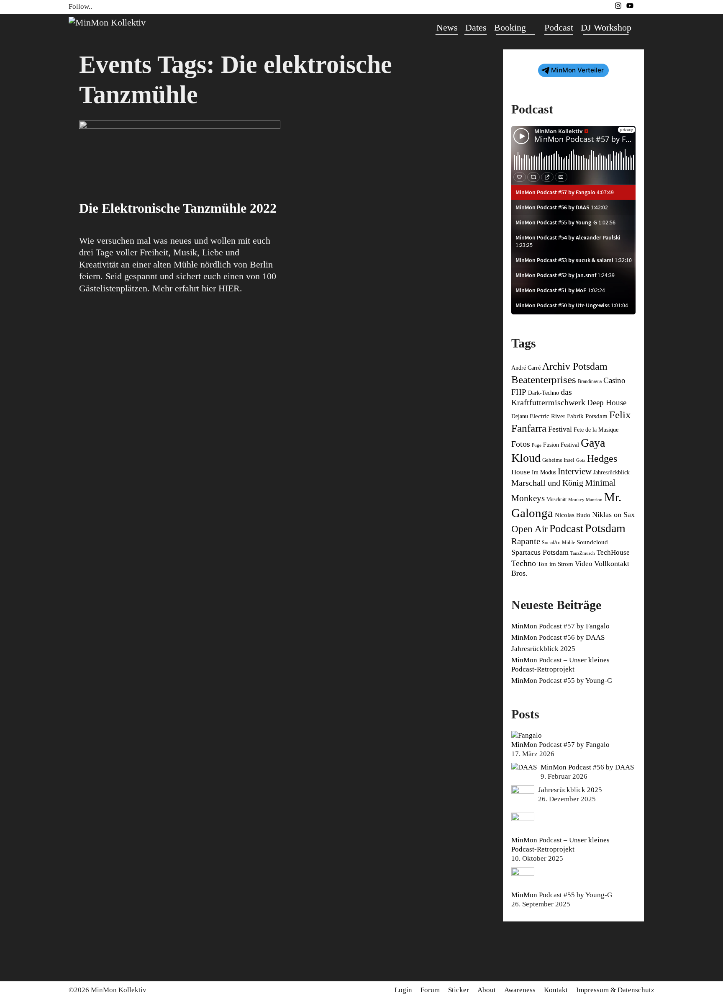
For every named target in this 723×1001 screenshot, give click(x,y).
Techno (523, 563)
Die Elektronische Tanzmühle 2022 (178, 208)
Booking (510, 27)
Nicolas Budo (572, 515)
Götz (580, 460)
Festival (560, 429)
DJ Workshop (606, 27)
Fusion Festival (561, 444)
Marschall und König (547, 482)
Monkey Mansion (585, 499)
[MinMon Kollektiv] (107, 21)
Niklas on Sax (613, 514)
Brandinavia (590, 381)
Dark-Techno (543, 393)
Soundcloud (592, 542)
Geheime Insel (558, 460)
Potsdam (605, 528)
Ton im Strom (555, 564)
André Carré (526, 368)
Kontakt (556, 990)
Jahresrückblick (611, 472)
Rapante (525, 541)
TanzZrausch (582, 553)
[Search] (644, 27)
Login (403, 990)
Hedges (602, 458)
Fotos (520, 443)
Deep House (606, 402)
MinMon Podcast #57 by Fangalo (560, 626)
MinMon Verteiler (577, 70)
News (447, 27)
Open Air (529, 528)
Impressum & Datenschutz (615, 990)
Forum (430, 990)
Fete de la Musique (596, 430)
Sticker (458, 990)
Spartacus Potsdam (540, 552)
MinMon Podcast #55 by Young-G (561, 680)
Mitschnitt (556, 499)
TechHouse (613, 552)
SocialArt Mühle (558, 543)
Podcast (558, 27)
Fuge (536, 445)
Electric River (547, 416)
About (486, 990)
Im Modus (544, 472)
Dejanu (519, 416)
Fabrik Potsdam (587, 416)
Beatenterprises (543, 379)
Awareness (520, 990)
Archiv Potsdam (575, 366)
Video (583, 564)
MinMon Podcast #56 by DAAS (558, 637)
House (520, 472)
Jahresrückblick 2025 (543, 649)
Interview (575, 471)
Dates (476, 27)
